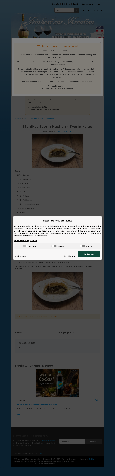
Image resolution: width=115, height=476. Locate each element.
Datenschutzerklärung (21, 240)
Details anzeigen (20, 256)
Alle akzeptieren (89, 254)
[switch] (25, 246)
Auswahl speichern (70, 256)
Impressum (33, 240)
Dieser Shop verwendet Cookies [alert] (57, 220)
